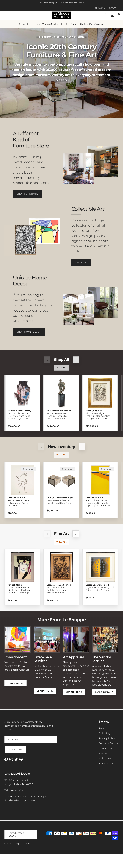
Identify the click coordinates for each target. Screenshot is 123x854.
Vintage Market (50, 24)
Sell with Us (33, 24)
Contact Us (86, 24)
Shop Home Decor (29, 331)
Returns (104, 728)
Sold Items (105, 758)
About (74, 24)
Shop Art (81, 262)
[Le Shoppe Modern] (61, 15)
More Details (104, 692)
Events (64, 24)
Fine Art (61, 533)
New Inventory (61, 447)
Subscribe (15, 749)
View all (61, 368)
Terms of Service (108, 743)
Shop (22, 24)
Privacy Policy (107, 738)
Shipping (104, 733)
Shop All (61, 359)
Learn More (16, 683)
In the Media (106, 763)
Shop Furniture (27, 193)
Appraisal (99, 24)
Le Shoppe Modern (21, 843)
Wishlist (104, 753)
